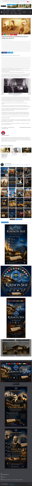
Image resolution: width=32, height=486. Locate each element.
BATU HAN (25, 153)
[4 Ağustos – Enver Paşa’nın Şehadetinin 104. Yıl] (27, 182)
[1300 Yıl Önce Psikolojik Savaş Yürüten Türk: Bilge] (4, 203)
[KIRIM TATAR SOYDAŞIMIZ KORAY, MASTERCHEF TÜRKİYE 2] (20, 182)
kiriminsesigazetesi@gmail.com (5, 474)
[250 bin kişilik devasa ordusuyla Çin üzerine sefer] (27, 213)
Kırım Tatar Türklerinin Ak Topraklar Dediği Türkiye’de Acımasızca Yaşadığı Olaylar (19, 1)
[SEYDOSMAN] (16, 148)
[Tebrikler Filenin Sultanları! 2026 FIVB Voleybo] (20, 213)
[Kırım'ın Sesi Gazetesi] (1, 12)
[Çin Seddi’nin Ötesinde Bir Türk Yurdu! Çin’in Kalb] (4, 192)
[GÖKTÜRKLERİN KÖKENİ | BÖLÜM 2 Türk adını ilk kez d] (12, 213)
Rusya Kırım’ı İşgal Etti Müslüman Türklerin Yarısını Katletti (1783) (4, 155)
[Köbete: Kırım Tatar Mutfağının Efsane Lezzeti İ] (20, 203)
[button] (15, 10)
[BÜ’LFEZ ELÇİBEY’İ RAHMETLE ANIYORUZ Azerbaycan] (27, 172)
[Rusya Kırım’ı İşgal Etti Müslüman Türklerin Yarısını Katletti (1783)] (5, 148)
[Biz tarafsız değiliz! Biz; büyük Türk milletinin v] (12, 182)
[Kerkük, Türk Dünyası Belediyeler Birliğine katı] (27, 192)
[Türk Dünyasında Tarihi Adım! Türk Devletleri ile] (12, 192)
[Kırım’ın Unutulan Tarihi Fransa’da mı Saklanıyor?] (12, 203)
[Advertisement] (16, 46)
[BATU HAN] (26, 148)
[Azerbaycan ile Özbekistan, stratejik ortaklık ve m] (4, 172)
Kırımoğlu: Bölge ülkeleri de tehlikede (24, 127)
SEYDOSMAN (14, 153)
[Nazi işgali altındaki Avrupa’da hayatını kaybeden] (4, 213)
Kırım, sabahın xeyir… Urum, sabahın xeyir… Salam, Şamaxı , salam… (8, 128)
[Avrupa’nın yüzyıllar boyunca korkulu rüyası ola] (20, 192)
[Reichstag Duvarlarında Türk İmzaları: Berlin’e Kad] (27, 203)
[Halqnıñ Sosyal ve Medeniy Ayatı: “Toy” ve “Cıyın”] (12, 172)
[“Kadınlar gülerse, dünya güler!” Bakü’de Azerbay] (20, 172)
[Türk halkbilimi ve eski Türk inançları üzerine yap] (4, 182)
